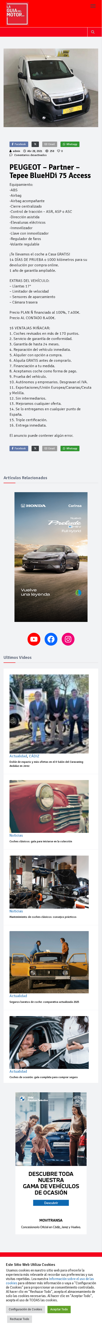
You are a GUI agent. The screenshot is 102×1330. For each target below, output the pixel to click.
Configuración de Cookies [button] (25, 1309)
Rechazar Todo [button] (19, 1319)
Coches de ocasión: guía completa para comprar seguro (43, 1077)
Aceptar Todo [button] (59, 1309)
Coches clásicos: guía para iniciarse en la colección (40, 841)
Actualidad (18, 756)
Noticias (16, 835)
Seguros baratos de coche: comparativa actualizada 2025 (44, 1002)
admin (16, 151)
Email (51, 144)
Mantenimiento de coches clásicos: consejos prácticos (42, 917)
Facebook (20, 144)
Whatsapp (71, 144)
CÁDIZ (34, 756)
